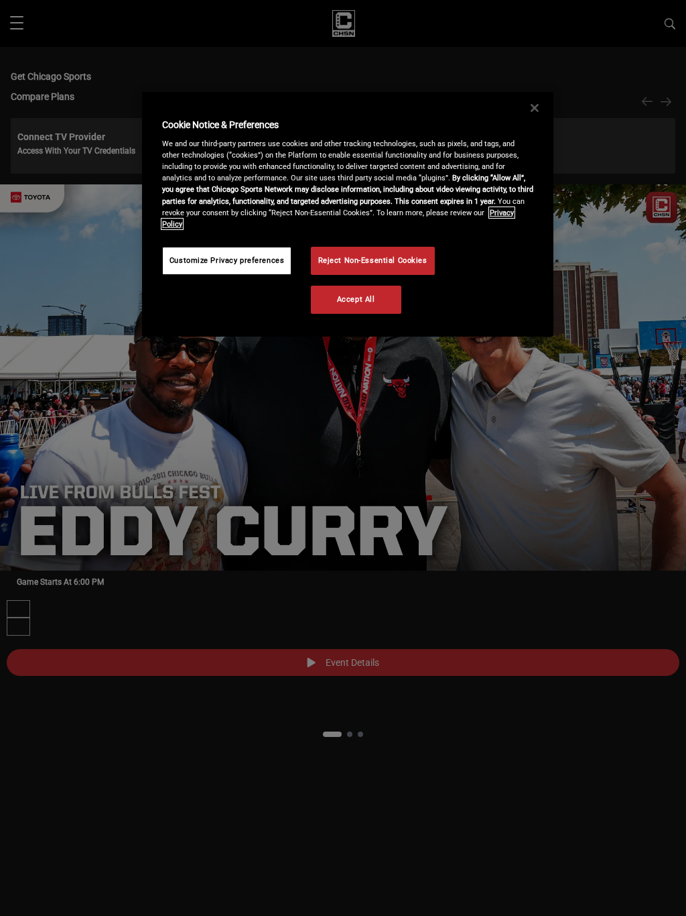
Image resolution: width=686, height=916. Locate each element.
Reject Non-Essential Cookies (372, 260)
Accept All (356, 299)
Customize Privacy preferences (227, 260)
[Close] (534, 108)
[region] (347, 214)
